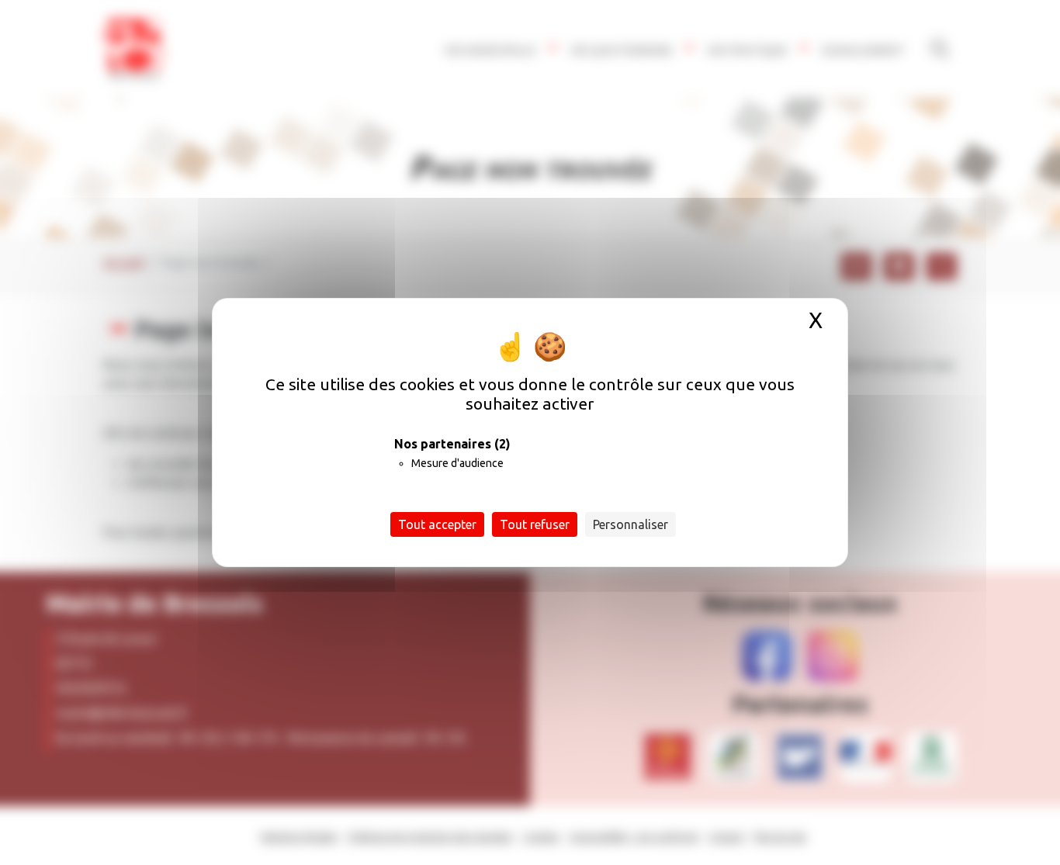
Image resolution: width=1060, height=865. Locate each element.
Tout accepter (437, 524)
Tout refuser (535, 524)
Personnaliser (630, 524)
